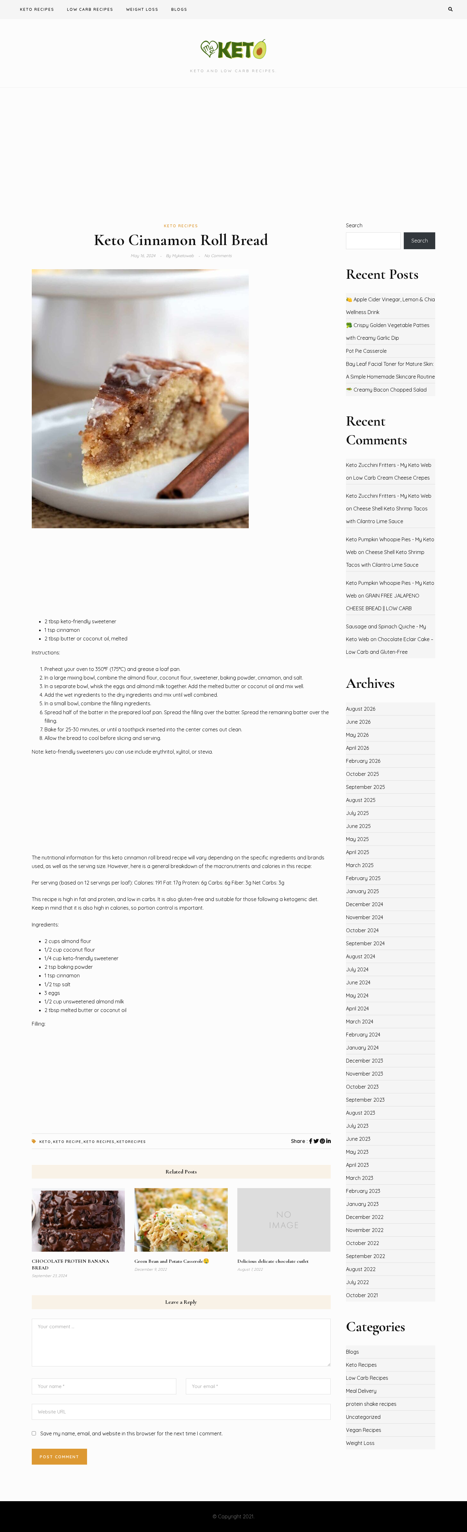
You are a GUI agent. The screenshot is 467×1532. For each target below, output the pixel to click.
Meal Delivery (361, 1391)
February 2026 (363, 761)
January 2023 (362, 1204)
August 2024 (360, 956)
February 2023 (363, 1191)
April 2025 (357, 852)
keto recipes (99, 1141)
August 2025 (361, 800)
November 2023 (364, 1073)
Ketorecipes (131, 1141)
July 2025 (357, 813)
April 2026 (357, 748)
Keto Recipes (37, 9)
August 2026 (360, 709)
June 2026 (358, 722)
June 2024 (358, 982)
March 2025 (360, 865)
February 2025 (363, 878)
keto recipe (67, 1141)
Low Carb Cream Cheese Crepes (391, 478)
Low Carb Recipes (90, 9)
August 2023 (360, 1113)
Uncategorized (363, 1417)
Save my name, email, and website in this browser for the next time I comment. (131, 1433)
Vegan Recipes (363, 1430)
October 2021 (362, 1295)
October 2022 (362, 1243)
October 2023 (362, 1087)
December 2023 (364, 1060)
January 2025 (362, 891)
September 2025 (365, 787)
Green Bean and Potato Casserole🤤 (171, 1261)
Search (354, 225)
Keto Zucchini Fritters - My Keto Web (388, 465)
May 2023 (357, 1152)
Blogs (179, 9)
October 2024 (362, 930)
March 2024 (359, 1021)
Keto (45, 1141)
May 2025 (357, 839)
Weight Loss (142, 9)
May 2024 (357, 995)
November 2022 (364, 1230)
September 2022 (365, 1256)
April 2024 (357, 1008)
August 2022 (361, 1269)
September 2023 (365, 1100)
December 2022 (364, 1217)
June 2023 (358, 1139)
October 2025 (362, 774)
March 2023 (359, 1178)
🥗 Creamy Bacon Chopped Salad (386, 389)
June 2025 (358, 826)
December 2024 (364, 904)
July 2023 (357, 1126)
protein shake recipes (371, 1404)
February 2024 (363, 1034)
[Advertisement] (233, 154)
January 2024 (362, 1047)
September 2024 (365, 943)
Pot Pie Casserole (366, 351)
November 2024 (364, 917)
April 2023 (357, 1165)
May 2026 (357, 735)
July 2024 (357, 969)
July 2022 (357, 1282)
